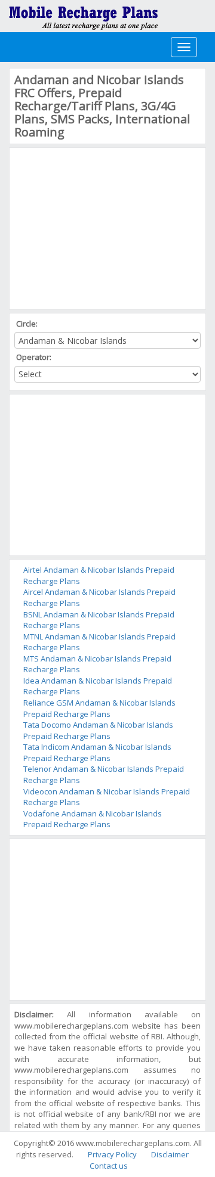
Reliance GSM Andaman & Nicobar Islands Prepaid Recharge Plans (99, 708)
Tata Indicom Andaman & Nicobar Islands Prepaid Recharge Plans (97, 752)
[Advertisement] (104, 227)
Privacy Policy (112, 1154)
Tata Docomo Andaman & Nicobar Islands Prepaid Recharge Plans (98, 730)
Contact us (109, 1165)
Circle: (27, 323)
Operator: (34, 357)
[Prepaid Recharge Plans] (83, 15)
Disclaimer (170, 1154)
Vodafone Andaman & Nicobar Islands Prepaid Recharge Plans (92, 819)
